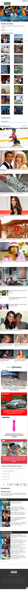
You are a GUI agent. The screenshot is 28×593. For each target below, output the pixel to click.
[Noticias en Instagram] (8, 575)
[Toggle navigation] (2, 3)
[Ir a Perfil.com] (25, 0)
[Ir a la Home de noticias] (14, 572)
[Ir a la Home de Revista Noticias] (6, 3)
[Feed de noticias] (16, 575)
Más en (9, 367)
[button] (25, 40)
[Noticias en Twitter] (13, 575)
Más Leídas (4, 499)
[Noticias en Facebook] (11, 575)
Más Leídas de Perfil (6, 532)
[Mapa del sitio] (19, 575)
